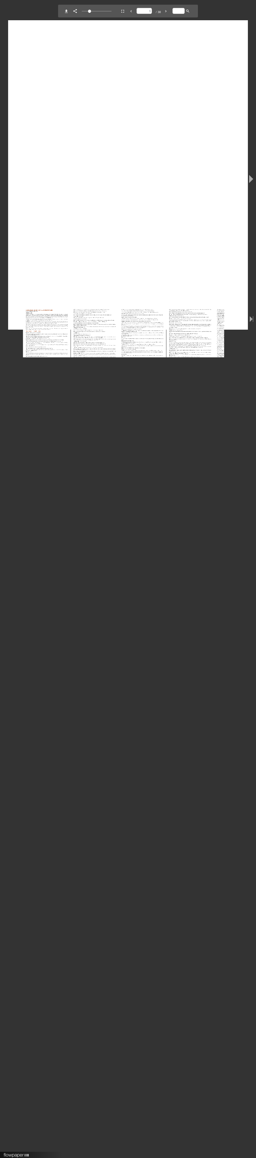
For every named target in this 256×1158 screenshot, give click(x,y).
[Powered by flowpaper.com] (16, 1153)
